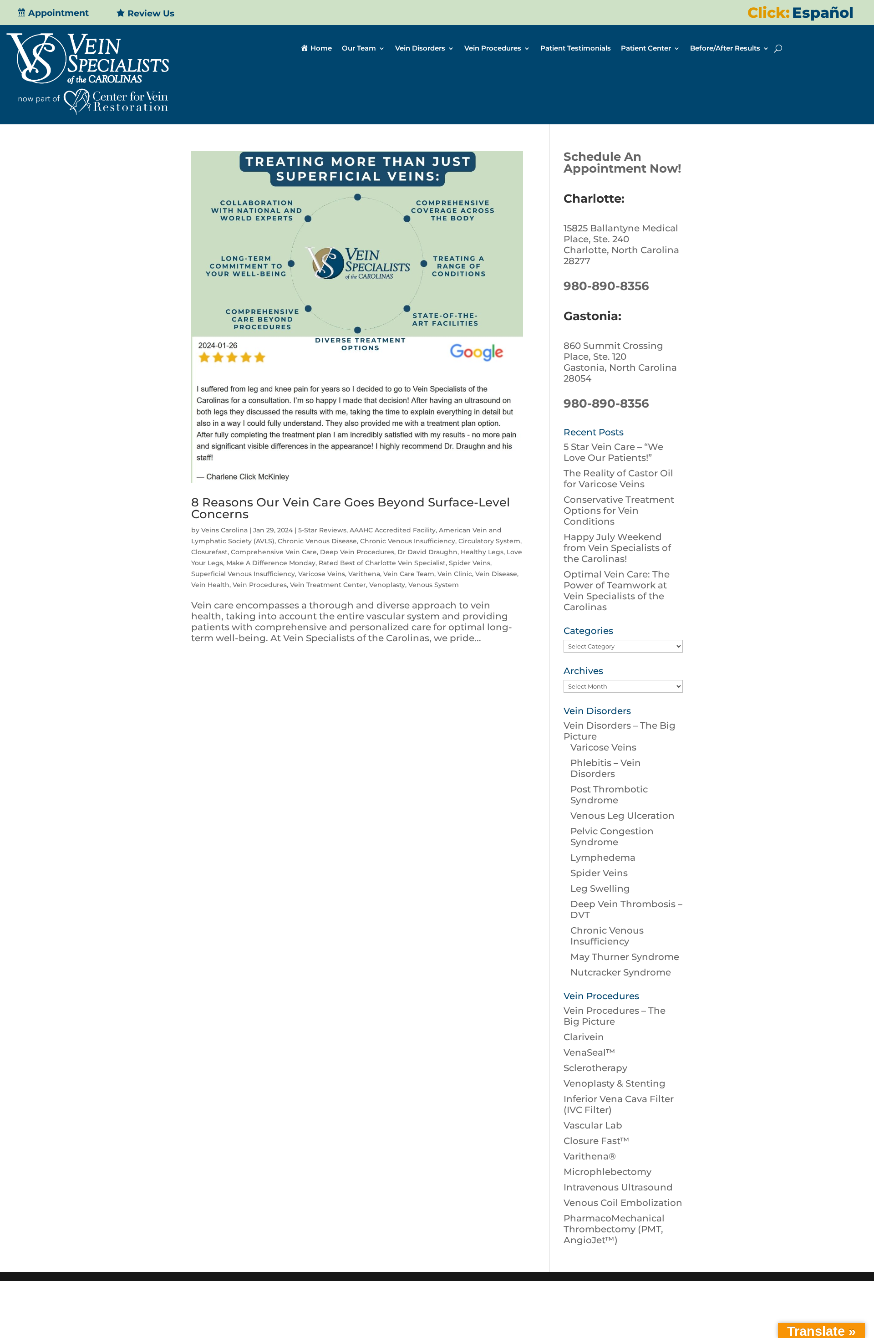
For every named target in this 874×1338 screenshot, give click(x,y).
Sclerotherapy (595, 1067)
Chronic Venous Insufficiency (407, 541)
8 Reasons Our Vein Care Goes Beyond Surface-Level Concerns (350, 508)
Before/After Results (725, 48)
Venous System (433, 585)
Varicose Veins (321, 574)
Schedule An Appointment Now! (622, 162)
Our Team (359, 48)
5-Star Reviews (322, 530)
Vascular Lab (593, 1125)
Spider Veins (469, 563)
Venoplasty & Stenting (615, 1083)
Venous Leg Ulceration (622, 815)
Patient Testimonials (575, 48)
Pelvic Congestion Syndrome (612, 837)
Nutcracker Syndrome (620, 972)
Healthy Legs (482, 552)
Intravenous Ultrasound (618, 1187)
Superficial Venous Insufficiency (243, 574)
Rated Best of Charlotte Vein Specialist (382, 563)
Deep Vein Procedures (357, 552)
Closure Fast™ (597, 1140)
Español (823, 12)
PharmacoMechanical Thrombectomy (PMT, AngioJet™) (614, 1229)
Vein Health (210, 585)
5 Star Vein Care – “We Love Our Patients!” (613, 452)
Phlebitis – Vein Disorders (605, 768)
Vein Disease (496, 574)
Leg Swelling (600, 888)
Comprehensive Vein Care (274, 552)
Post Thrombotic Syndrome (609, 795)
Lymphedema (602, 857)
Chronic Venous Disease (317, 541)
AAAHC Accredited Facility (393, 530)
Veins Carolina (224, 530)
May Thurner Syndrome (624, 956)
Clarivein (584, 1037)
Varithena (364, 574)
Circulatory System (489, 541)
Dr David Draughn (427, 552)
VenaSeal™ (589, 1052)
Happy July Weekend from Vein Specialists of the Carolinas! (617, 547)
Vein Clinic (454, 574)
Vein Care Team (408, 574)
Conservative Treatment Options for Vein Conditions (619, 510)
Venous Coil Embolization (623, 1202)
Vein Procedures (492, 48)
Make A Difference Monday (270, 563)
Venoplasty (387, 585)
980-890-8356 (606, 286)
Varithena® (590, 1156)
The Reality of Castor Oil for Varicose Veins (618, 479)
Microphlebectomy (607, 1171)
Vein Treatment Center (328, 585)
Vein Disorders (420, 48)
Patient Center (646, 48)
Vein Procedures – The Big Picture (615, 1016)
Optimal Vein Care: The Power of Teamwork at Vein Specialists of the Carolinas (617, 591)
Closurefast (209, 552)
